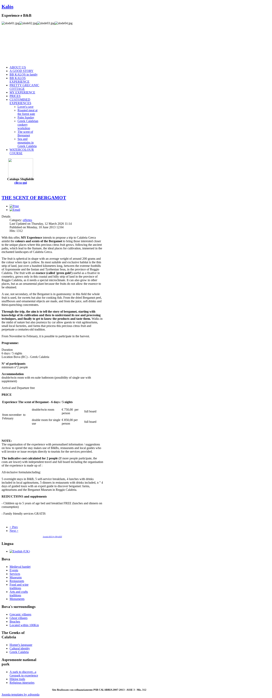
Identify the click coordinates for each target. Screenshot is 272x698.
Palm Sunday (26, 117)
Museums (16, 577)
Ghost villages (18, 618)
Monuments (17, 599)
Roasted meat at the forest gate (27, 112)
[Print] (14, 206)
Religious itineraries (22, 682)
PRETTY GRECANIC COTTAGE (24, 87)
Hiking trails (17, 679)
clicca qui (20, 182)
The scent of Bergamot (25, 133)
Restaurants (17, 581)
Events (14, 570)
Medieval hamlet (20, 566)
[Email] (15, 209)
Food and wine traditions (19, 586)
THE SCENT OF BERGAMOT (34, 197)
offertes (27, 220)
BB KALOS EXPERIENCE (19, 79)
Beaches (15, 621)
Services (15, 574)
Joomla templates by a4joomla (20, 694)
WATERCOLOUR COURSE (22, 151)
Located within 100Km (24, 625)
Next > (14, 530)
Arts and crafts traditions (19, 593)
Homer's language (21, 644)
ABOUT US (18, 67)
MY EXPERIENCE (22, 92)
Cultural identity (20, 648)
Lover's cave (25, 106)
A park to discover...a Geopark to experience (24, 673)
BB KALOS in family (24, 74)
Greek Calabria (19, 652)
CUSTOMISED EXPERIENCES (20, 101)
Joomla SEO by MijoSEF (52, 537)
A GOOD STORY (21, 71)
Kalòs (7, 6)
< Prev (14, 527)
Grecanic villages (20, 614)
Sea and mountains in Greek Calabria (27, 142)
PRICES (15, 96)
